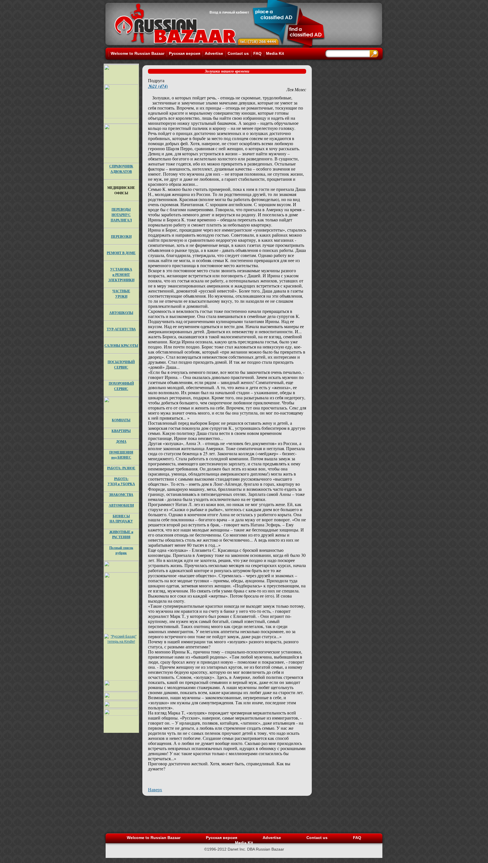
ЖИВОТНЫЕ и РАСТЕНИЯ (121, 534)
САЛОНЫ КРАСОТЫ (121, 345)
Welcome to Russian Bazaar (137, 53)
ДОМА (121, 441)
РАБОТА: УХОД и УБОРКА (121, 481)
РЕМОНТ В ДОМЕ (121, 252)
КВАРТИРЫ (121, 430)
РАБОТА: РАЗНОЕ (121, 468)
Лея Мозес (296, 89)
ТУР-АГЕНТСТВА (121, 329)
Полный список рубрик (121, 550)
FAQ (257, 53)
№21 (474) (158, 86)
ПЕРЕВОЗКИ (121, 236)
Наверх (155, 789)
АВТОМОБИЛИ (121, 505)
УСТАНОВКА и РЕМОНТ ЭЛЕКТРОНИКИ (121, 274)
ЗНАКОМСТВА (121, 494)
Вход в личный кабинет (229, 12)
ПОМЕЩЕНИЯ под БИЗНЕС (121, 455)
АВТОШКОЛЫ (121, 312)
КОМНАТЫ (121, 420)
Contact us (238, 53)
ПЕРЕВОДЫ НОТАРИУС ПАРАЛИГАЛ (121, 215)
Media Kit (275, 53)
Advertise (214, 53)
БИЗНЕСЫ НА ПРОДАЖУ (121, 519)
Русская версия (184, 53)
